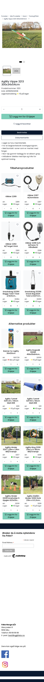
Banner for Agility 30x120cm (11, 352)
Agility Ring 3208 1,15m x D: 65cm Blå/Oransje (33, 449)
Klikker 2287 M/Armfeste (33, 196)
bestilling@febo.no (16, 635)
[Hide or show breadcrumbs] (29, 18)
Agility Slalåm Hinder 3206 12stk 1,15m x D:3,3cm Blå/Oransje (33, 498)
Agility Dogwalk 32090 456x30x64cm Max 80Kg (33, 352)
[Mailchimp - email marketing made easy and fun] (14, 556)
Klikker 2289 (11, 196)
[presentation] (37, 42)
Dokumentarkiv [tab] (22, 137)
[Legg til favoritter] (17, 176)
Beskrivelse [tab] (22, 132)
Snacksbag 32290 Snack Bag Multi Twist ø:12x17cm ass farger (33, 294)
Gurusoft (22, 677)
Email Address (8, 542)
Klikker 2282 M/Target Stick (11, 245)
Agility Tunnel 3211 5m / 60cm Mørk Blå (33, 401)
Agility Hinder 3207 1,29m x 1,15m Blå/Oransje (11, 449)
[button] (20, 62)
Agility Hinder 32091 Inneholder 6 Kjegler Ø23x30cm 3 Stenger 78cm (11, 498)
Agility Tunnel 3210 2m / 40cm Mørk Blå (11, 401)
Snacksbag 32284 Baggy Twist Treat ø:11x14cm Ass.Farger (11, 294)
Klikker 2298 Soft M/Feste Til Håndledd (33, 245)
